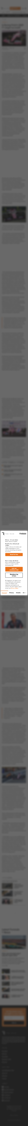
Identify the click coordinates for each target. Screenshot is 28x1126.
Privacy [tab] (11, 592)
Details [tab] (18, 592)
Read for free (14, 554)
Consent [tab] (4, 593)
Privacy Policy (14, 588)
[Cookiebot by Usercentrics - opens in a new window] (20, 534)
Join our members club (14, 569)
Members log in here (14, 575)
